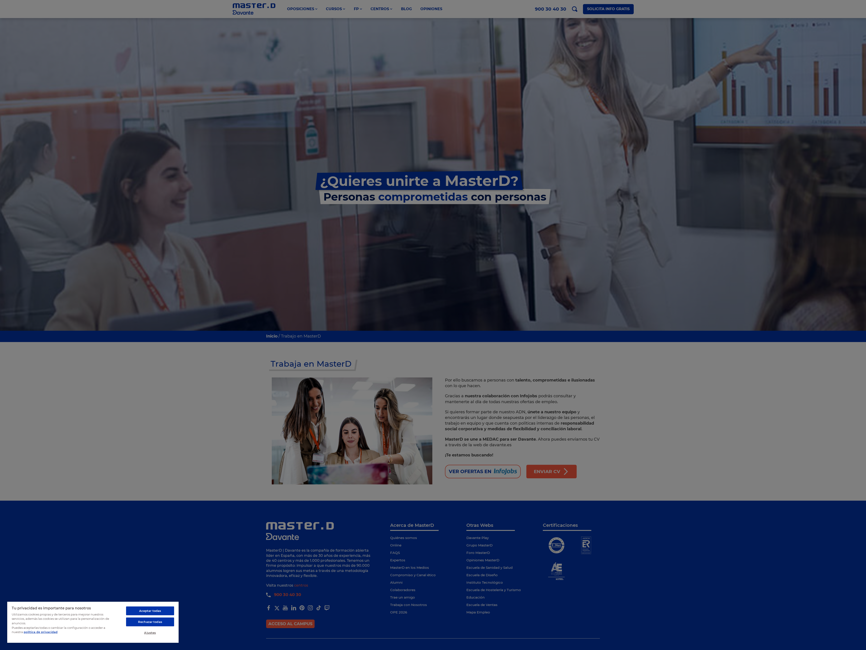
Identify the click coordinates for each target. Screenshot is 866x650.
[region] (93, 622)
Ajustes (150, 632)
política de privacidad (41, 632)
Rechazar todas (150, 622)
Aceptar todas (150, 611)
